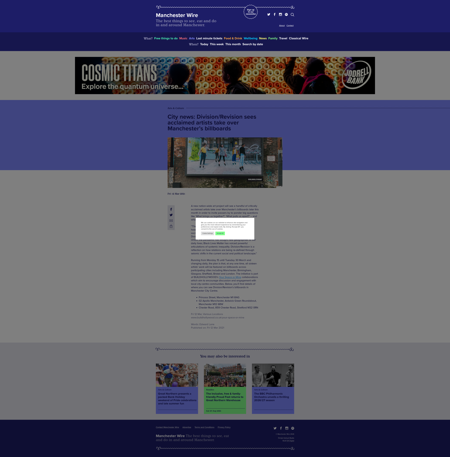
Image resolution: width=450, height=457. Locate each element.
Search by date (252, 44)
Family (273, 38)
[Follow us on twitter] (268, 15)
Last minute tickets (209, 38)
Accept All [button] (220, 233)
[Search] (292, 15)
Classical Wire (298, 38)
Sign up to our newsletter (251, 11)
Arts (192, 38)
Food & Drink (233, 38)
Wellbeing (250, 38)
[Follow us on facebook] (274, 15)
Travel (283, 38)
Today (204, 44)
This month (233, 44)
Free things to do (166, 38)
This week (217, 44)
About (282, 25)
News (263, 38)
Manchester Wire (177, 15)
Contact (290, 25)
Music (183, 38)
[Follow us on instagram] (280, 15)
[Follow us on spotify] (286, 15)
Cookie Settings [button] (207, 233)
